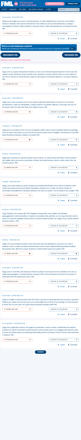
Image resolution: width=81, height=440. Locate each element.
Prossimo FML (71, 55)
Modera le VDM (73, 3)
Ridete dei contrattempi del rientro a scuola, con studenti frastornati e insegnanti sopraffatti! (38, 47)
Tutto (4, 9)
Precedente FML (10, 55)
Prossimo (40, 352)
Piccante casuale (36, 9)
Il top (48, 9)
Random (12, 9)
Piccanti (22, 9)
